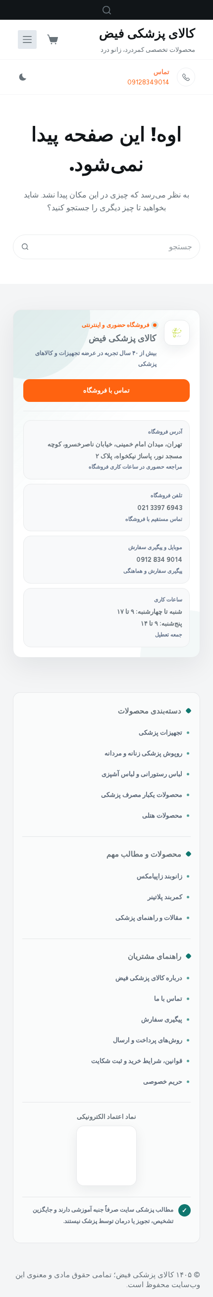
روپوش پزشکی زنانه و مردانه (143, 753)
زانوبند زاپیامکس (159, 876)
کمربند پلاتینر (165, 897)
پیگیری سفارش (161, 1019)
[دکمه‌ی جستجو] (25, 247)
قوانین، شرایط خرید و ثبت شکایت (136, 1060)
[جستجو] (107, 10)
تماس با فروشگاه (106, 390)
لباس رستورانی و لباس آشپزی (142, 774)
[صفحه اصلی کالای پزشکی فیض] (177, 333)
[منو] (27, 39)
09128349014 (148, 82)
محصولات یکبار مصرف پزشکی (141, 794)
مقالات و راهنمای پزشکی (148, 917)
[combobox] (118, 247)
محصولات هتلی (162, 815)
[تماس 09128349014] (186, 77)
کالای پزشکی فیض (147, 33)
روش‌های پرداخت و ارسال (147, 1040)
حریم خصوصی (162, 1081)
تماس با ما (168, 998)
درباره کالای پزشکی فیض (148, 978)
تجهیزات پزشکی (160, 732)
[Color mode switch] (23, 77)
